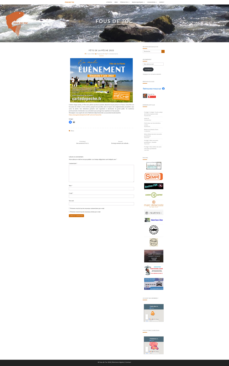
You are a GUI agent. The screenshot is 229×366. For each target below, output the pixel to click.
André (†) (146, 118)
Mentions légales (118, 362)
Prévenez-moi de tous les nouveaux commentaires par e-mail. (87, 208)
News (116, 2)
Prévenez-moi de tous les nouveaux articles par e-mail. (85, 212)
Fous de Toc (69, 2)
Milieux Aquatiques (137, 2)
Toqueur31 (101, 53)
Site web (71, 201)
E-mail (71, 193)
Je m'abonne (148, 69)
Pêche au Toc (124, 2)
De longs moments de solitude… (120, 142)
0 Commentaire (112, 53)
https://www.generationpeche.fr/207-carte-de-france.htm (85, 115)
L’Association (151, 2)
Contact (161, 2)
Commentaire (73, 163)
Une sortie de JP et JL (82, 142)
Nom (70, 185)
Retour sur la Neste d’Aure (151, 129)
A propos (109, 2)
